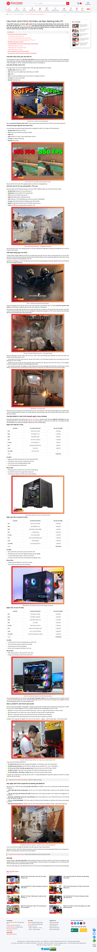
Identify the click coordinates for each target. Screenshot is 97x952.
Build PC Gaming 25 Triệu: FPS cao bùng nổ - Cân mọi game (34, 906)
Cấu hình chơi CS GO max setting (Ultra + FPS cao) (21, 40)
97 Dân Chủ (17, 925)
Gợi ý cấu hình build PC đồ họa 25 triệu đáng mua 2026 (76, 877)
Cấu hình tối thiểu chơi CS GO (16, 36)
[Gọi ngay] (94, 940)
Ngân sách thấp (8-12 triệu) (15, 45)
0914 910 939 (34, 924)
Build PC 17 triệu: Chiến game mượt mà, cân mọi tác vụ (33, 896)
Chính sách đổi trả (53, 925)
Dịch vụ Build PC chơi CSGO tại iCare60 (18, 51)
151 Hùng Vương (19, 927)
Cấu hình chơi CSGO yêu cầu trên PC (17, 34)
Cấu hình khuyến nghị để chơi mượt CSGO (19, 38)
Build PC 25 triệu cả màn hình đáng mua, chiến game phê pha (76, 906)
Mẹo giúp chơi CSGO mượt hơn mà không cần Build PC (22, 53)
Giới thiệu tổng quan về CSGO (15, 42)
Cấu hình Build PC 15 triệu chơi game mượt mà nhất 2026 (34, 887)
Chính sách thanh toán (54, 927)
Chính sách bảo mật (53, 924)
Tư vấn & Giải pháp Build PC (19, 14)
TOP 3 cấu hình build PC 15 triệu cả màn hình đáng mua (76, 887)
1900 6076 (34, 922)
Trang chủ (10, 14)
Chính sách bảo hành (54, 922)
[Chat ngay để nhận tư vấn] (94, 933)
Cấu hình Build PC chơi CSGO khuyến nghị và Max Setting (23, 43)
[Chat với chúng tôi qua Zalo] (94, 937)
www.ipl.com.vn (57, 944)
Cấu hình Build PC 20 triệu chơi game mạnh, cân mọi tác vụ (76, 896)
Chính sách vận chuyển (54, 929)
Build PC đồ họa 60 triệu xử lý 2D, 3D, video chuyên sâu (33, 877)
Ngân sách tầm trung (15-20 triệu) (17, 47)
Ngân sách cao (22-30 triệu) (15, 49)
